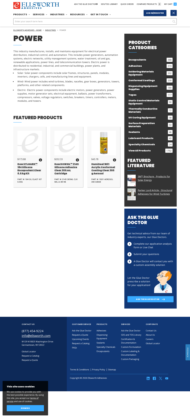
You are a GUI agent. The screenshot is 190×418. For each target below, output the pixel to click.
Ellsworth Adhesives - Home (27, 30)
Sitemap (112, 369)
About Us (150, 334)
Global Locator (153, 343)
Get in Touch (99, 14)
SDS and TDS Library (131, 334)
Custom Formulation (131, 347)
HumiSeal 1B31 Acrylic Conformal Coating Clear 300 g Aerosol (103, 168)
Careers (149, 339)
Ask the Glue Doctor (81, 330)
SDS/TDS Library (109, 4)
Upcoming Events (80, 339)
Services (39, 14)
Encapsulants (103, 351)
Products (20, 14)
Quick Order (127, 4)
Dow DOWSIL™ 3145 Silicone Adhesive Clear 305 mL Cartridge (66, 168)
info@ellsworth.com (36, 335)
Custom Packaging (130, 359)
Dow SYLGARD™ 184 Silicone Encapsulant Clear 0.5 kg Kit (29, 168)
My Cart (170, 4)
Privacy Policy (98, 369)
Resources (77, 14)
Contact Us (151, 330)
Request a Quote (80, 334)
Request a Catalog (81, 343)
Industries (57, 14)
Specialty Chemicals (106, 347)
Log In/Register (155, 13)
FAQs (74, 347)
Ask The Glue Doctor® (86, 4)
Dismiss (25, 408)
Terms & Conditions (79, 369)
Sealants (101, 342)
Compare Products (148, 4)
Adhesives (101, 330)
